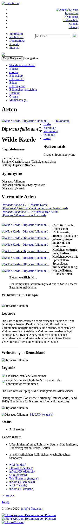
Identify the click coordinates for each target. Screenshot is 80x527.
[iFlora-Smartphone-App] (29, 515)
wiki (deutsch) (18, 475)
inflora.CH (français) (22, 482)
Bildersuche (16, 79)
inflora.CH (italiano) (21, 489)
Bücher (13, 68)
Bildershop (16, 75)
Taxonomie (62, 120)
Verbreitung (50, 131)
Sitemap (73, 27)
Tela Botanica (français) (23, 478)
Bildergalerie (17, 86)
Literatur (14, 93)
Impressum (71, 13)
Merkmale (49, 127)
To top (6, 502)
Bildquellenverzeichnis (23, 89)
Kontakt (73, 23)
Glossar (14, 96)
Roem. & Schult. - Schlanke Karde (35, 208)
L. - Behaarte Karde (25, 204)
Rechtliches (71, 16)
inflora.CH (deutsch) (22, 471)
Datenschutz (70, 20)
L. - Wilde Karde (24, 215)
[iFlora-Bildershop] (13, 522)
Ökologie (49, 134)
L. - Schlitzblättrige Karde (30, 211)
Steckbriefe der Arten (22, 65)
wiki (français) (18, 485)
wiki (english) (17, 464)
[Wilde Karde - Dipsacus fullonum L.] (25, 120)
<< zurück (8, 495)
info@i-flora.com (31, 508)
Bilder (13, 82)
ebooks (13, 72)
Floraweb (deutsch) (21, 468)
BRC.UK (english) (41, 414)
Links (46, 138)
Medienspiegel (18, 100)
